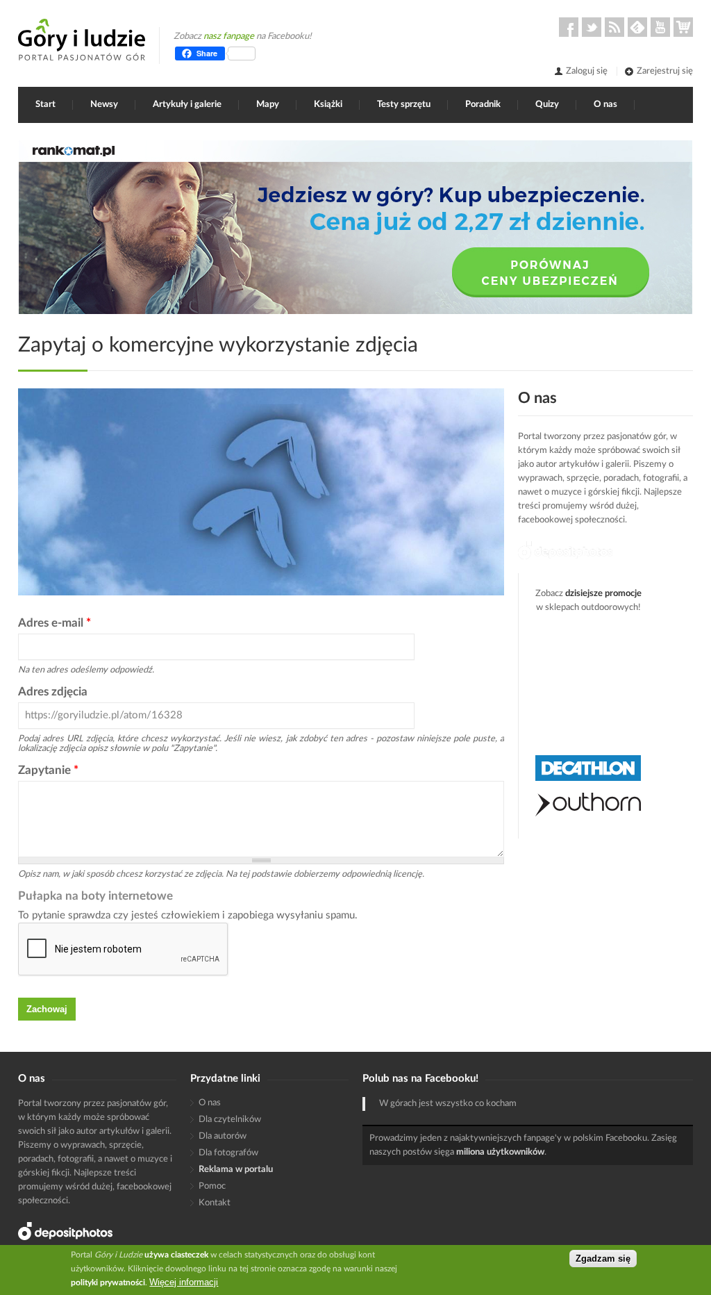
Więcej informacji (183, 1282)
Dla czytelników (230, 1119)
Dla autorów (222, 1136)
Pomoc (212, 1186)
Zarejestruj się (665, 71)
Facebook (568, 27)
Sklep (683, 27)
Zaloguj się (587, 71)
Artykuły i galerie (187, 104)
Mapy (267, 104)
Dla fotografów (228, 1152)
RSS (614, 27)
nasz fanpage (228, 36)
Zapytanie (48, 770)
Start (45, 104)
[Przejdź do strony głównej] (81, 39)
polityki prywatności (108, 1282)
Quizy (547, 104)
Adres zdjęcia (52, 692)
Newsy (104, 104)
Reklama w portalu (236, 1169)
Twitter (591, 27)
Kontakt (215, 1202)
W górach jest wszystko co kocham (448, 1103)
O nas (605, 104)
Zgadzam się (603, 1258)
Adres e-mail (54, 623)
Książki (328, 104)
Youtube (660, 27)
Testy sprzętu (403, 104)
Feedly (637, 27)
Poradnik (483, 104)
